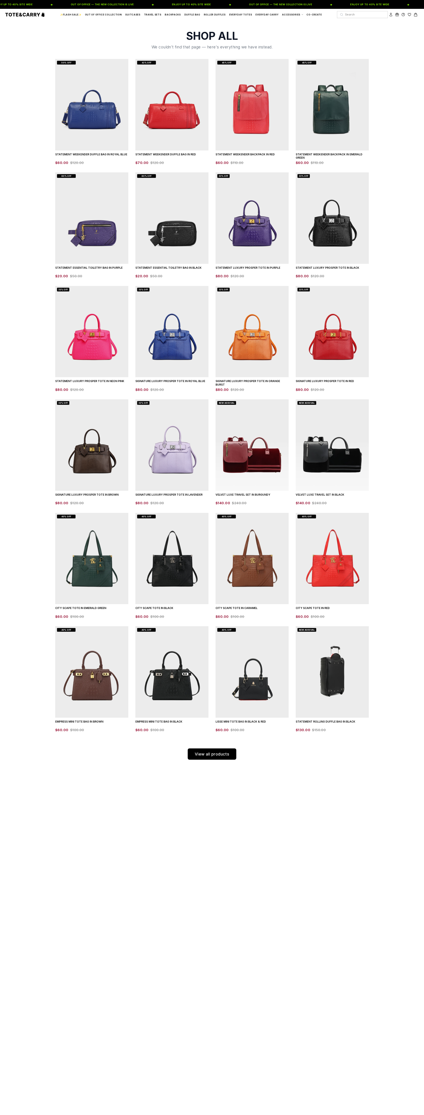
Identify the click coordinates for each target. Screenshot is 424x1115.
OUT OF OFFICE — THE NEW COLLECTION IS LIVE (92, 4)
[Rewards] (397, 14)
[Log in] (391, 14)
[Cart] (416, 14)
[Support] (403, 14)
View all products (212, 754)
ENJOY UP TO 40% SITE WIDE (181, 4)
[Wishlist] (409, 14)
